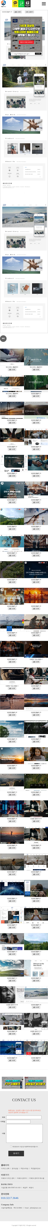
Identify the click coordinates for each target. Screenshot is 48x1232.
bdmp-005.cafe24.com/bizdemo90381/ (12, 981)
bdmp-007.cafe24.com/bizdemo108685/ (36, 927)
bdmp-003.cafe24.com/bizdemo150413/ (36, 742)
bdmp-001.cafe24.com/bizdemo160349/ (12, 609)
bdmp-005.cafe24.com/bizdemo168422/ (36, 423)
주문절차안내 (35, 1168)
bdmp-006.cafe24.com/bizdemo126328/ (36, 901)
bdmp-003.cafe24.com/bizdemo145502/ (12, 795)
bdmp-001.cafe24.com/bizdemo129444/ (36, 874)
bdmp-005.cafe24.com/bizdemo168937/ (12, 423)
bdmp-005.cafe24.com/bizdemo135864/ (36, 848)
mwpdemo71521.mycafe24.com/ (36, 370)
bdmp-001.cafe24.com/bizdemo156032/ (12, 662)
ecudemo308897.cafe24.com (36, 662)
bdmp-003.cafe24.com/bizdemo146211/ (36, 768)
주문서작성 (24, 1168)
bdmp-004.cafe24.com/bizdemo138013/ (12, 848)
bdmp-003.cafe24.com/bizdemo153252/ (36, 688)
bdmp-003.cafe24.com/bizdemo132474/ (12, 1060)
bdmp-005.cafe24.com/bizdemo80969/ (18, 12)
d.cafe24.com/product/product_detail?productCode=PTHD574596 (29, 12)
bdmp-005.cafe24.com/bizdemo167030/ (12, 476)
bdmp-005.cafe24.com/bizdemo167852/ (12, 449)
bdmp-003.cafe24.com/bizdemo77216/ (12, 1034)
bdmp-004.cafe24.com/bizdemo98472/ (12, 954)
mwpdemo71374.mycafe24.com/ (12, 396)
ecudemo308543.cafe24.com (12, 688)
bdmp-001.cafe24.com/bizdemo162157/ (12, 555)
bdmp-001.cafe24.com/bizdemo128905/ (12, 901)
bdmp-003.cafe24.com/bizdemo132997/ (12, 874)
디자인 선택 (5, 1168)
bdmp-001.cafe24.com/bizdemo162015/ (36, 555)
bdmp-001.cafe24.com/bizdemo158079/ (36, 609)
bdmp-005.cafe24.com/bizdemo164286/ (12, 529)
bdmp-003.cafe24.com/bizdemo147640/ (12, 768)
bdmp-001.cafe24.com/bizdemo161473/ (36, 582)
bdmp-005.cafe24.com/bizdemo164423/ (36, 502)
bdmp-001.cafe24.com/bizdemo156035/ (36, 635)
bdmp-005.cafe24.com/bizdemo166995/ (36, 476)
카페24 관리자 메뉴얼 (36, 1178)
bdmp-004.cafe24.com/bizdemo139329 (36, 821)
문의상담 (15, 1168)
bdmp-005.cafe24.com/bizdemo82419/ (36, 981)
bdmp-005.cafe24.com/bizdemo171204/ (36, 396)
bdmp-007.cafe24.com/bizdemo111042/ (12, 927)
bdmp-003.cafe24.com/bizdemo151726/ (12, 742)
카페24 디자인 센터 (8, 1178)
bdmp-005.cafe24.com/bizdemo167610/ (36, 449)
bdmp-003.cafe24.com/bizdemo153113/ (12, 715)
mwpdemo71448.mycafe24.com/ (12, 370)
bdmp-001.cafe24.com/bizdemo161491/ (12, 582)
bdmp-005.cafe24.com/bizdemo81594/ (12, 1007)
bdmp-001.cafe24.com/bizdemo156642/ (12, 635)
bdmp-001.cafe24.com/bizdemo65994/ (36, 1034)
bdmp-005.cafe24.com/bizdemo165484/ (12, 502)
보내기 (16, 1153)
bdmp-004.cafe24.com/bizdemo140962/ (12, 821)
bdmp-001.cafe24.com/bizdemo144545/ (36, 795)
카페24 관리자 (22, 1178)
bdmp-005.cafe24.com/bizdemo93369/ (36, 954)
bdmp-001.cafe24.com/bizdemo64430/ (36, 1060)
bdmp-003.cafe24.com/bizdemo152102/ (36, 715)
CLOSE (38, 53)
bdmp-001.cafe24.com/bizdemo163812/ (36, 529)
